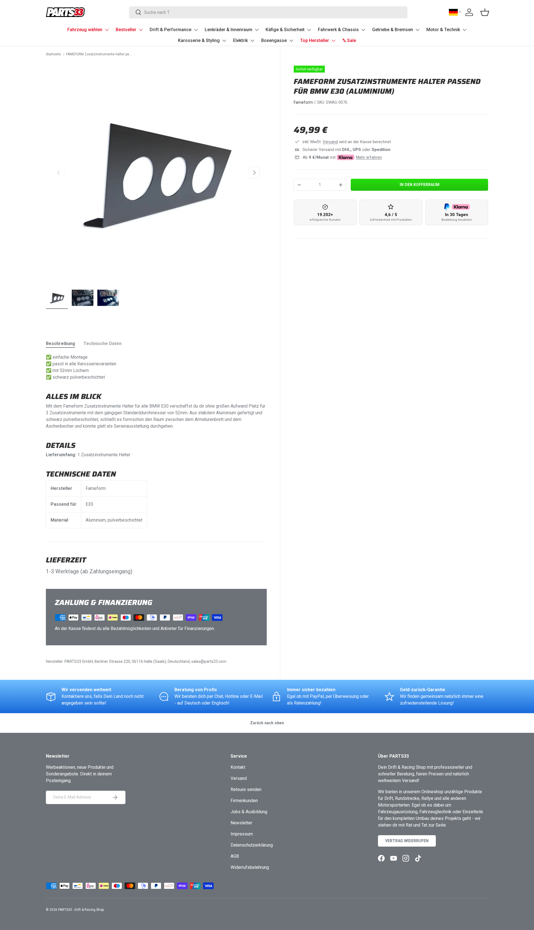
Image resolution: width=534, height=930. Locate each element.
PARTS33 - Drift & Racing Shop (81, 910)
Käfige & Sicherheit (285, 29)
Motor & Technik (443, 29)
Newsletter (241, 822)
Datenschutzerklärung (252, 845)
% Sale (349, 40)
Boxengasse (274, 40)
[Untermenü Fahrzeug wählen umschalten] (106, 29)
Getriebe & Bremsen (392, 29)
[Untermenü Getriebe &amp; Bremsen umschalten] (417, 29)
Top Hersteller (314, 40)
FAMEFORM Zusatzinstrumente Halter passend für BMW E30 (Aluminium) (99, 54)
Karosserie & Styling (199, 40)
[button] (485, 12)
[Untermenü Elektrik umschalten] (252, 40)
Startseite (53, 54)
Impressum (242, 834)
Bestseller (126, 29)
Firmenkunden (244, 800)
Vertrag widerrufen (407, 841)
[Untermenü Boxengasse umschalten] (291, 40)
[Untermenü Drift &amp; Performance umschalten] (195, 29)
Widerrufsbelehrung (250, 867)
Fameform (303, 102)
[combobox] (268, 12)
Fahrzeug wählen (84, 29)
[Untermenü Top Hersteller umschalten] (333, 40)
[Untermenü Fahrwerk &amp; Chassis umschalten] (363, 29)
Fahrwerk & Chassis (338, 29)
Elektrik (240, 40)
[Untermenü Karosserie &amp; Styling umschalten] (224, 40)
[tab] (60, 343)
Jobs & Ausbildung (249, 811)
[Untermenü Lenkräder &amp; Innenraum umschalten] (256, 29)
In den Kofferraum (419, 184)
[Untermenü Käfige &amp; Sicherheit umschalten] (309, 29)
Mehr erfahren (369, 157)
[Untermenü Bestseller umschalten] (140, 29)
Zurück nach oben (267, 723)
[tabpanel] (156, 441)
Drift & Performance (170, 29)
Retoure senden (246, 789)
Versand (330, 141)
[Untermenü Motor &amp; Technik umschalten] (464, 29)
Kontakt (238, 767)
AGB (235, 856)
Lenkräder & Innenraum (228, 29)
